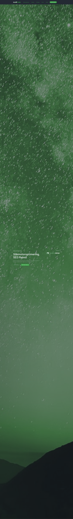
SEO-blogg (37, 2)
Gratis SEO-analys (53, 2)
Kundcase (32, 2)
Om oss (43, 2)
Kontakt (47, 2)
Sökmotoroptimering (26, 2)
